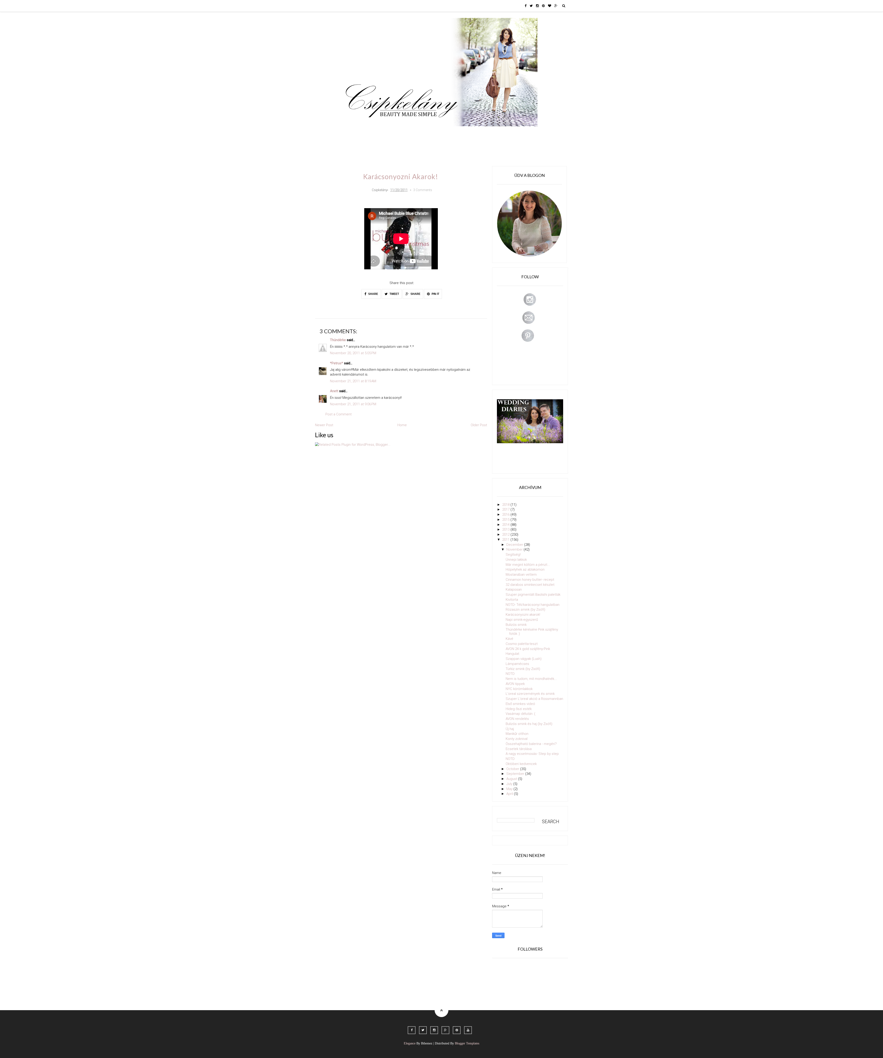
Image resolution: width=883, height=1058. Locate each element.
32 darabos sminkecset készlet (530, 585)
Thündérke (338, 340)
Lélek (354, 133)
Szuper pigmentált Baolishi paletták (533, 594)
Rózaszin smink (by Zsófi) (525, 609)
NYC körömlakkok (519, 689)
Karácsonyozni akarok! (523, 614)
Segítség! (513, 554)
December (515, 545)
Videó (494, 133)
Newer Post (324, 425)
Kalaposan (514, 589)
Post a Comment (338, 414)
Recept (475, 133)
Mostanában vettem (521, 574)
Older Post (479, 425)
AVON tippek (515, 684)
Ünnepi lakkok (516, 560)
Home (511, 133)
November (515, 549)
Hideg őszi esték (519, 709)
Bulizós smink (516, 625)
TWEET (394, 294)
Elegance (410, 1043)
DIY (442, 133)
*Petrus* (336, 363)
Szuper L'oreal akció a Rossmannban (534, 699)
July (509, 784)
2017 (506, 509)
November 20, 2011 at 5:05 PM (353, 353)
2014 (506, 525)
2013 (506, 529)
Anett (334, 391)
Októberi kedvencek (521, 764)
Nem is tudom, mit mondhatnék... (531, 679)
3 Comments (422, 190)
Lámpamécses (517, 664)
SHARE (372, 294)
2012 (506, 534)
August (512, 779)
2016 (506, 514)
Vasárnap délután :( (520, 714)
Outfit (389, 133)
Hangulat (512, 654)
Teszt (426, 133)
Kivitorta (512, 600)
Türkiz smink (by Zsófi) (523, 669)
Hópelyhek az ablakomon (525, 569)
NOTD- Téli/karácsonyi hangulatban (532, 605)
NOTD (510, 674)
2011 (506, 540)
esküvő (355, 146)
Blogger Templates (467, 1043)
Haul (457, 133)
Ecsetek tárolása (519, 749)
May (509, 789)
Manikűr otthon (517, 734)
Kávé (509, 639)
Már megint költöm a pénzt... (528, 565)
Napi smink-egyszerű (522, 620)
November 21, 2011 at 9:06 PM (353, 404)
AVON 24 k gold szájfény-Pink (528, 649)
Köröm (408, 133)
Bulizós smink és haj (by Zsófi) (529, 724)
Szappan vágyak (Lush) (524, 659)
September (515, 774)
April (510, 794)
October (513, 769)
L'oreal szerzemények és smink (530, 694)
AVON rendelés (517, 719)
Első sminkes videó (520, 704)
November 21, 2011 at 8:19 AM (353, 381)
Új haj (510, 729)
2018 (506, 505)
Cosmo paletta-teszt (522, 644)
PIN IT (435, 294)
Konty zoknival (517, 739)
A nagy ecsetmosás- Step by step (532, 754)
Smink (371, 133)
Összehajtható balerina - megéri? (531, 744)
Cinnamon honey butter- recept (530, 580)
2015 (506, 520)
